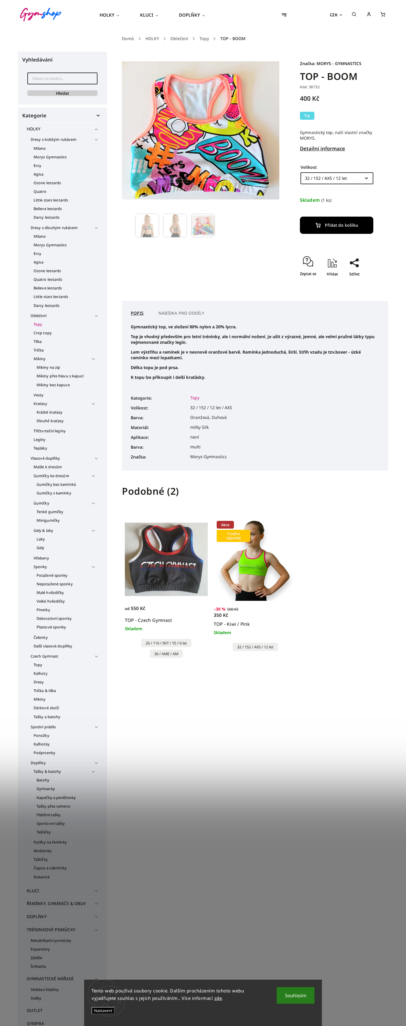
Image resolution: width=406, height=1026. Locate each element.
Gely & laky (43, 530)
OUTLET (35, 1010)
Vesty (39, 395)
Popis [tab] (137, 313)
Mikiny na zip (48, 367)
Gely (40, 547)
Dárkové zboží (46, 707)
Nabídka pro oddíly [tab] (181, 313)
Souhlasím (295, 995)
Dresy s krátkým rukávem (53, 139)
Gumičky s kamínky (54, 493)
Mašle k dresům (48, 466)
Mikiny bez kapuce (53, 384)
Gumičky (41, 503)
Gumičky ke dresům (51, 475)
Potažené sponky (52, 575)
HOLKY (34, 129)
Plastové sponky (51, 627)
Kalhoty (41, 673)
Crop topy (43, 332)
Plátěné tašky (49, 814)
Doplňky (38, 762)
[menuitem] (115, 15)
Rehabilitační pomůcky (51, 940)
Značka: (330, 63)
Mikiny (40, 358)
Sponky (40, 566)
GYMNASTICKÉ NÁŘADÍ (50, 978)
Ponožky (41, 735)
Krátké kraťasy (49, 412)
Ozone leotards (47, 182)
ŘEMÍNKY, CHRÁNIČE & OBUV (56, 903)
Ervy (37, 165)
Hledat (62, 93)
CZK (334, 15)
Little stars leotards (51, 200)
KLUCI (33, 890)
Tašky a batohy (47, 716)
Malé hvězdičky (50, 592)
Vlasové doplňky (45, 458)
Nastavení (103, 1010)
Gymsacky (46, 788)
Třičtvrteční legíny (50, 431)
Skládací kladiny (45, 989)
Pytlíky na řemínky (50, 842)
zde (218, 998)
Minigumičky (48, 520)
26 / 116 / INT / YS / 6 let (166, 643)
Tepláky (40, 448)
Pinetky (43, 609)
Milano (40, 148)
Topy (38, 324)
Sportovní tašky (51, 823)
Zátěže (37, 957)
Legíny (40, 439)
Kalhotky (42, 744)
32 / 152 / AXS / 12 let (255, 647)
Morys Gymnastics (50, 157)
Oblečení (38, 315)
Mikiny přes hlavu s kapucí (60, 376)
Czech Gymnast (44, 656)
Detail (197, 611)
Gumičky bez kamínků (56, 484)
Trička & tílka (45, 690)
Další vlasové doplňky (53, 646)
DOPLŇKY (37, 916)
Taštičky (44, 832)
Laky (41, 539)
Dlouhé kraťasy (50, 420)
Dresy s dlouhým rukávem (54, 227)
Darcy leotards (46, 217)
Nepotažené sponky (55, 584)
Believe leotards (48, 208)
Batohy (43, 780)
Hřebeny (41, 558)
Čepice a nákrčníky (50, 868)
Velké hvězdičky (51, 601)
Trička (39, 350)
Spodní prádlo (43, 726)
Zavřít (354, 291)
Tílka (38, 341)
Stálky (36, 998)
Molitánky (43, 850)
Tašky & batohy (47, 771)
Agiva (39, 174)
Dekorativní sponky (54, 618)
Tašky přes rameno (53, 806)
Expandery (40, 949)
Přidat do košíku (341, 225)
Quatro (40, 191)
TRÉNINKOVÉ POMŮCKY (51, 929)
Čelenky (41, 637)
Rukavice (42, 877)
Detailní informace (322, 148)
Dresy (39, 682)
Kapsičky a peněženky (56, 797)
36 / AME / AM (166, 653)
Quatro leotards (48, 279)
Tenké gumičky (50, 511)
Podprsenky (44, 752)
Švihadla (38, 966)
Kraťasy (40, 403)
